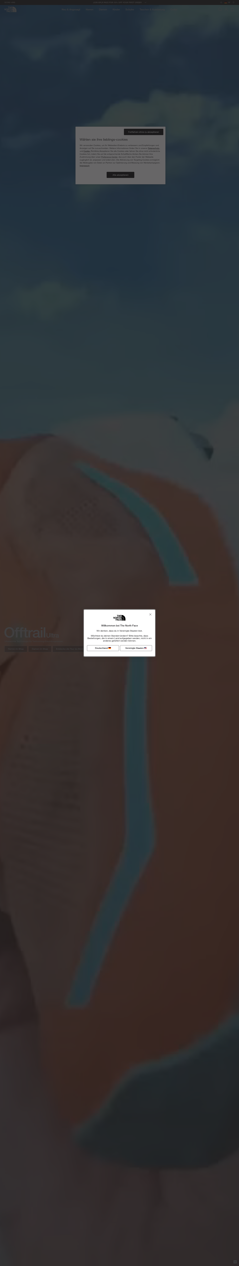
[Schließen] (150, 614)
